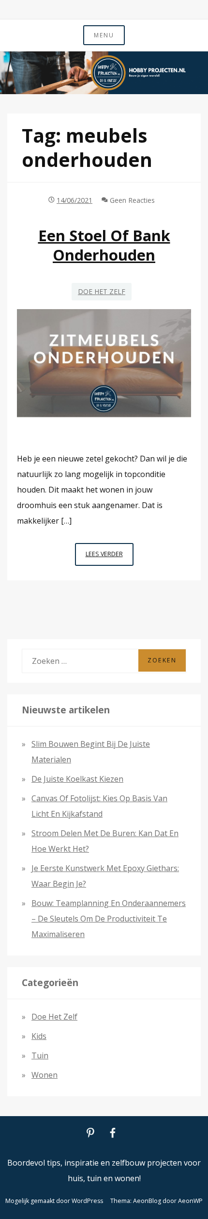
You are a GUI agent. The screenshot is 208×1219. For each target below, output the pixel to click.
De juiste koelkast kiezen (77, 779)
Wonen (44, 1075)
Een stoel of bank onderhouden (104, 245)
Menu (104, 35)
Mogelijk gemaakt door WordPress (54, 1201)
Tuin (39, 1055)
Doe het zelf (101, 291)
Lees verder (110, 557)
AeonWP (190, 1201)
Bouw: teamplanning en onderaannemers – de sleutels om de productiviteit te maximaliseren (108, 918)
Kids (38, 1036)
